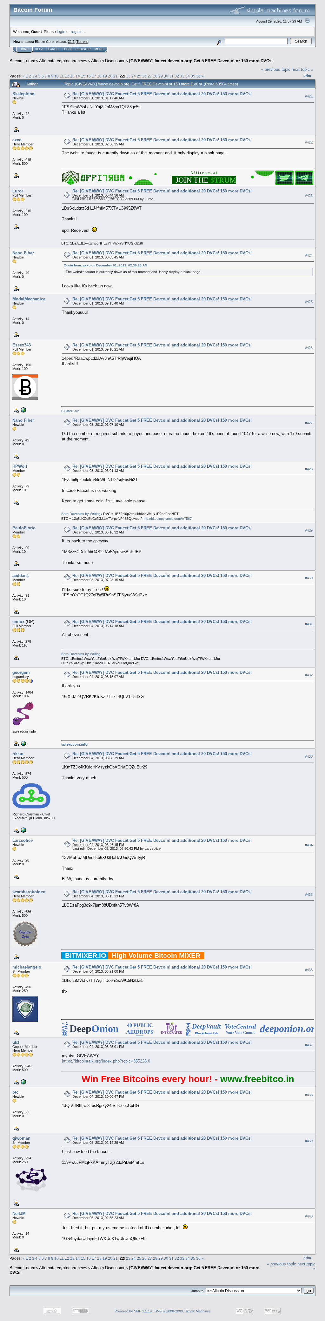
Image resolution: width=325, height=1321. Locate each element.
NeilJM (19, 1213)
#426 (309, 348)
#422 (309, 142)
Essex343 (21, 345)
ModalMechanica (28, 299)
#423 (309, 196)
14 (78, 76)
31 (171, 76)
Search (52, 49)
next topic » (302, 69)
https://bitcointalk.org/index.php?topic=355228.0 (106, 1061)
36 (198, 76)
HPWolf (19, 466)
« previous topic (275, 69)
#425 (309, 302)
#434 (309, 845)
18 (99, 76)
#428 (309, 469)
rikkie (17, 753)
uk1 (15, 1042)
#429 (309, 530)
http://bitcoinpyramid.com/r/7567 (167, 518)
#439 (309, 1141)
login (61, 32)
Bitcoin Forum (22, 60)
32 (177, 76)
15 (83, 76)
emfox (18, 621)
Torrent (82, 42)
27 (150, 76)
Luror (17, 191)
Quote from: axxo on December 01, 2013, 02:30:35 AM (105, 265)
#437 (309, 1045)
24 (133, 76)
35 (193, 76)
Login (67, 49)
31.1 (71, 42)
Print (307, 75)
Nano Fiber (23, 253)
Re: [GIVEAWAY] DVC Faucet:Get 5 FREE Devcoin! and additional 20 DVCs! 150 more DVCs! (162, 93)
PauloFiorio (24, 528)
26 (144, 76)
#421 (309, 96)
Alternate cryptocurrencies (63, 60)
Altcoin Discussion (108, 60)
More (99, 49)
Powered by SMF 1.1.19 (133, 1311)
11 (62, 76)
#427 (309, 423)
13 (72, 76)
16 (88, 76)
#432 (309, 675)
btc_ (16, 1092)
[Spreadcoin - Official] (23, 743)
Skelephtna (23, 93)
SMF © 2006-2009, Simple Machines (183, 1311)
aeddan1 (20, 575)
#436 (309, 970)
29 (160, 76)
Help (39, 49)
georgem (21, 672)
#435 (309, 894)
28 (155, 76)
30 (166, 76)
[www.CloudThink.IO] (23, 830)
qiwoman (21, 1138)
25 (139, 76)
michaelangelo (26, 967)
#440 (309, 1216)
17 (94, 76)
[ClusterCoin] (23, 410)
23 (128, 76)
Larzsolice (22, 840)
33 (182, 76)
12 (67, 76)
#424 (309, 255)
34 (187, 76)
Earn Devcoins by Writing (80, 514)
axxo (17, 139)
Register (83, 49)
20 (110, 76)
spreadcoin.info (74, 744)
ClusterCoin (70, 411)
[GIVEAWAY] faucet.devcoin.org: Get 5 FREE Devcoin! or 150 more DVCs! (201, 60)
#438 (309, 1095)
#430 (309, 578)
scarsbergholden (28, 891)
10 (56, 76)
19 (105, 76)
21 (115, 76)
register (77, 32)
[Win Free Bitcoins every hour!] (23, 1081)
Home (24, 49)
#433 (309, 756)
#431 (309, 624)
